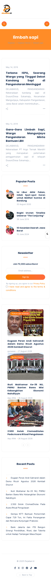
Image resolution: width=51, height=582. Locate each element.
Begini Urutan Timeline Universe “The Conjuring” (31, 214)
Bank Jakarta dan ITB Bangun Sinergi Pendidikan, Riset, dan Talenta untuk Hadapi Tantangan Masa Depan (25, 530)
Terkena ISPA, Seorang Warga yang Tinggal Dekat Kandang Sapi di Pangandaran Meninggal (25, 78)
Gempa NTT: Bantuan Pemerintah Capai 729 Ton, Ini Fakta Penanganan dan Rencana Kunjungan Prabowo (25, 517)
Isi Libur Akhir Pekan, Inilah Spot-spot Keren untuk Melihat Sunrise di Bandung (31, 196)
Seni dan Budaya (19, 404)
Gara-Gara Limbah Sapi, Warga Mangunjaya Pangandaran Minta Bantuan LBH (25, 135)
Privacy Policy (39, 283)
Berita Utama (17, 357)
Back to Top (27, 575)
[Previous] (23, 445)
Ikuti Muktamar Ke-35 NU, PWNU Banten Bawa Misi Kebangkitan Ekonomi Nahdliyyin (25, 389)
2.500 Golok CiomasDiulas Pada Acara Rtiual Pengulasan (25, 433)
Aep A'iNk (11, 398)
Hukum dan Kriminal (20, 313)
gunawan (11, 351)
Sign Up (25, 277)
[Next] (28, 445)
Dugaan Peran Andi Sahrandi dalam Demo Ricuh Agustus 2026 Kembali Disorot (25, 344)
